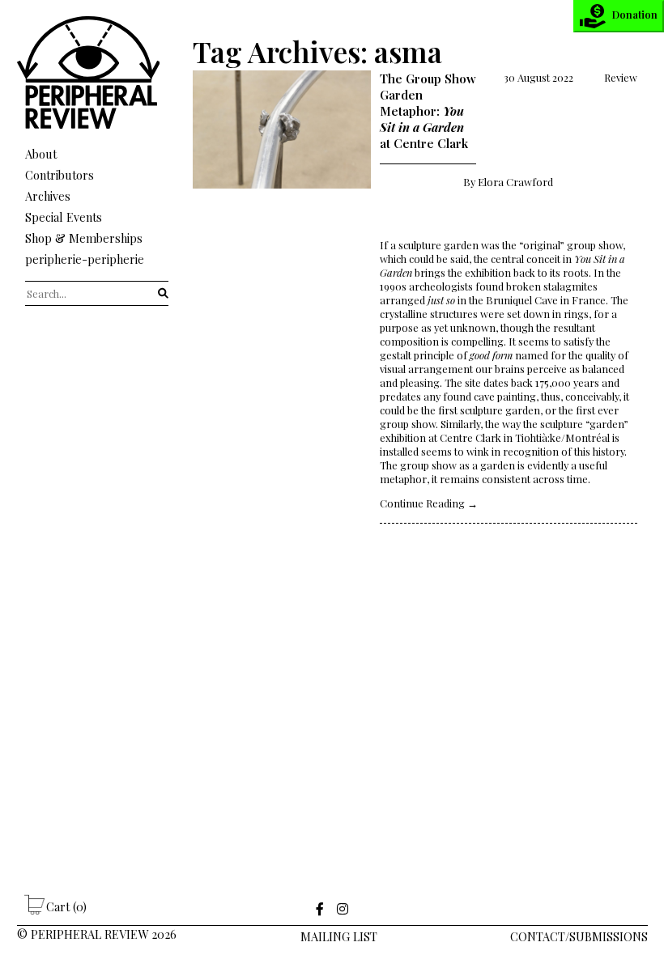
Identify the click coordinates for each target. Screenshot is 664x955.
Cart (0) (66, 906)
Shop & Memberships (84, 238)
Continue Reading (429, 503)
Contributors (59, 175)
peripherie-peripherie (84, 259)
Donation (635, 14)
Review (620, 77)
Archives (47, 196)
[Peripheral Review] (96, 124)
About (41, 154)
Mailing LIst (338, 936)
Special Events (63, 217)
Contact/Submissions (579, 936)
